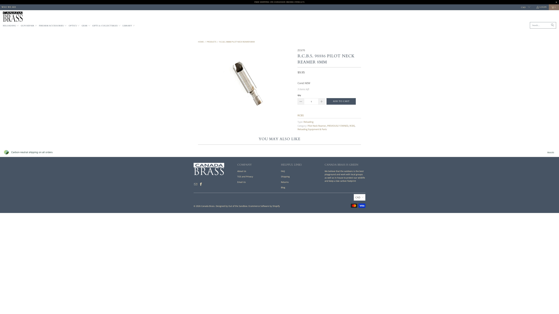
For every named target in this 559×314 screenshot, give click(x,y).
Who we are (8, 7)
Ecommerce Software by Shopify (264, 206)
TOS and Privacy (245, 176)
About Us (241, 171)
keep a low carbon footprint (342, 181)
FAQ (283, 171)
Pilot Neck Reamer (317, 125)
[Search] (552, 25)
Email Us (241, 182)
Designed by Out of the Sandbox (231, 206)
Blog (283, 187)
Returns (285, 182)
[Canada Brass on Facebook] (201, 184)
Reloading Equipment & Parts (312, 129)
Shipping (285, 176)
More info (550, 152)
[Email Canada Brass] (196, 184)
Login (543, 7)
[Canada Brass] (13, 17)
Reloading (308, 121)
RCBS (301, 115)
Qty (299, 95)
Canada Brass (208, 206)
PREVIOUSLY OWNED (337, 125)
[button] (11, 26)
